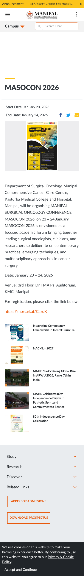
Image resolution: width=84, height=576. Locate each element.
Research (14, 467)
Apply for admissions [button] (30, 503)
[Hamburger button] (7, 14)
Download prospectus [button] (29, 520)
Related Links (18, 487)
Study (11, 457)
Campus (12, 26)
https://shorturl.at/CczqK (26, 312)
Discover (14, 477)
